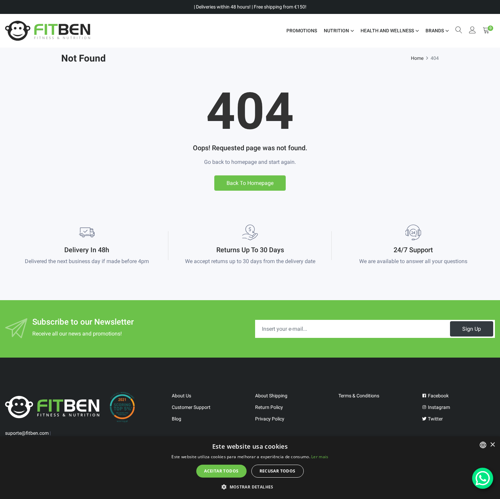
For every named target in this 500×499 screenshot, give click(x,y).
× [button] (492, 444)
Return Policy (269, 407)
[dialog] (250, 467)
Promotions (301, 30)
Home (417, 58)
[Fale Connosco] (482, 478)
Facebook (438, 395)
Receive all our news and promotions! (77, 333)
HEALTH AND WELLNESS (387, 30)
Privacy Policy (269, 418)
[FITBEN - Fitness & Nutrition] (47, 31)
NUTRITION (336, 30)
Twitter (435, 418)
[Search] (459, 31)
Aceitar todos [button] (221, 471)
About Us (181, 395)
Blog (176, 418)
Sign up (471, 329)
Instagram (438, 407)
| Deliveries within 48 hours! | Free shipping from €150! (250, 7)
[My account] (472, 31)
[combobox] (483, 445)
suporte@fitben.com (27, 433)
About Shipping (271, 395)
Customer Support (191, 407)
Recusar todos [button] (278, 471)
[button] (250, 487)
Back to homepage (250, 183)
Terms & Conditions (358, 395)
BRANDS (435, 30)
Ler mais (319, 457)
